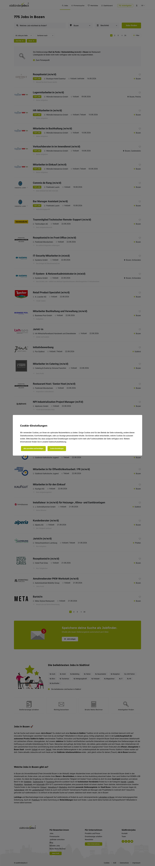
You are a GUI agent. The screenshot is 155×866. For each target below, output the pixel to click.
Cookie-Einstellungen (57, 448)
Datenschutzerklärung (57, 442)
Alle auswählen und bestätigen (33, 448)
